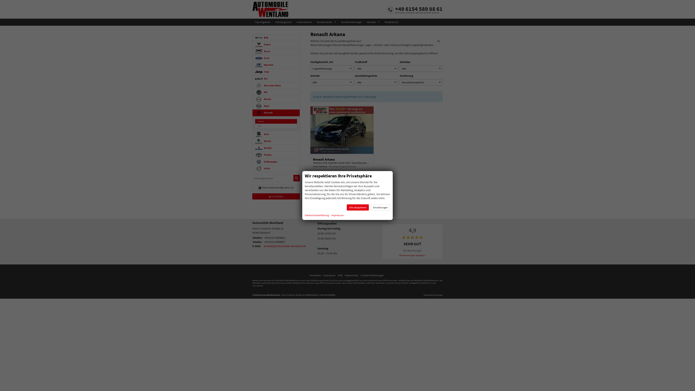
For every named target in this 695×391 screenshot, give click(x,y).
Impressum (337, 215)
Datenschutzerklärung (317, 215)
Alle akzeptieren (358, 207)
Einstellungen (380, 207)
